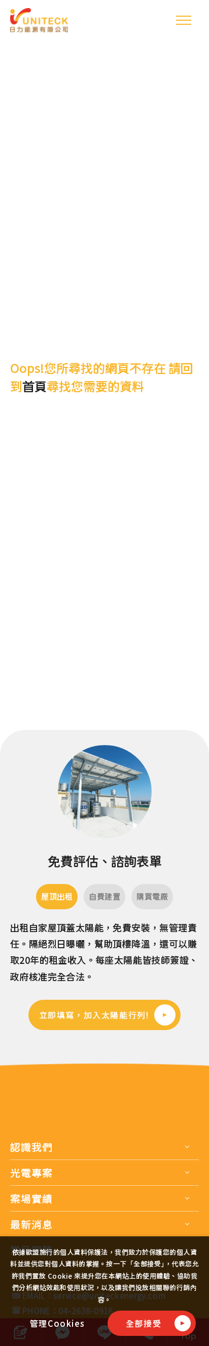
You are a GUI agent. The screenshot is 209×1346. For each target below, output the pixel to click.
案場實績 (31, 1198)
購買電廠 (152, 896)
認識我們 (31, 1147)
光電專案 (31, 1173)
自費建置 (104, 896)
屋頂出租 (57, 896)
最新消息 (31, 1224)
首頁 (34, 386)
